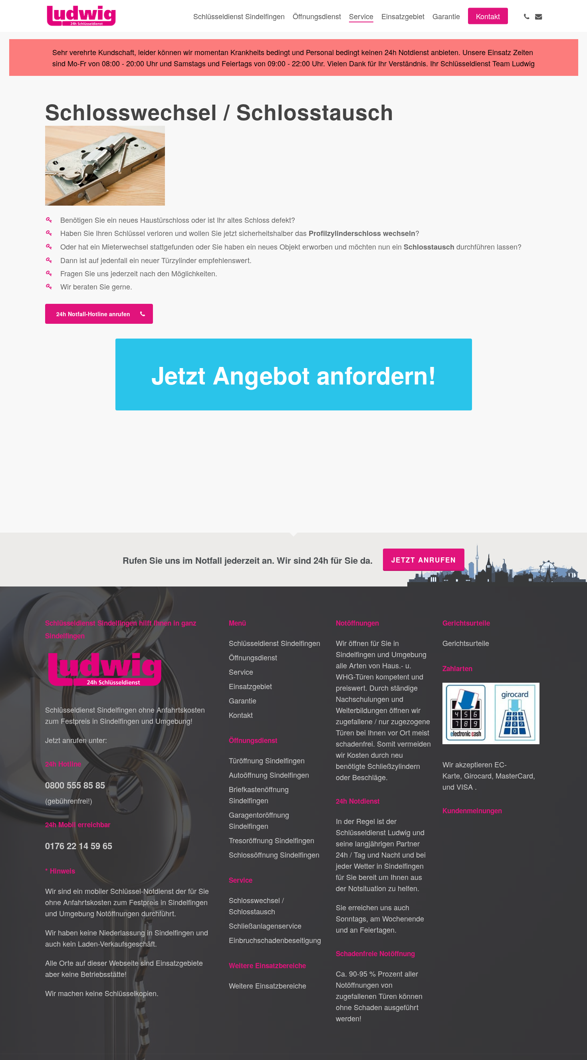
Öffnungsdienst (253, 657)
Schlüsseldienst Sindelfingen (274, 643)
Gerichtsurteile (465, 643)
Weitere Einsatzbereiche (267, 985)
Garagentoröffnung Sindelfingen (259, 820)
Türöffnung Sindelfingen (267, 760)
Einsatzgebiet (250, 686)
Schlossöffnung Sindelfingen (274, 854)
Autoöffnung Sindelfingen (269, 774)
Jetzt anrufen (423, 560)
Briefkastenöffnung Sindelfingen (259, 794)
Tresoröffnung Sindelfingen (271, 840)
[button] (99, 314)
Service (241, 671)
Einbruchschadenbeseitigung (275, 940)
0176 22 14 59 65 (78, 845)
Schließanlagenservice (265, 925)
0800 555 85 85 (75, 785)
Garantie (242, 700)
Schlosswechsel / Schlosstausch (256, 905)
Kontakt (241, 714)
